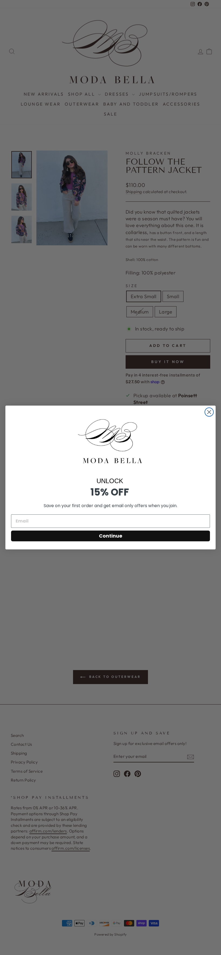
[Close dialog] (209, 412)
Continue (110, 535)
